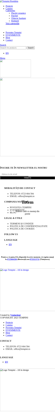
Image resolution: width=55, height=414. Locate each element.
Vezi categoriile (12, 23)
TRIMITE (27, 178)
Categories (10, 10)
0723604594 (12, 259)
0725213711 (34, 259)
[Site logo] (9, 1)
